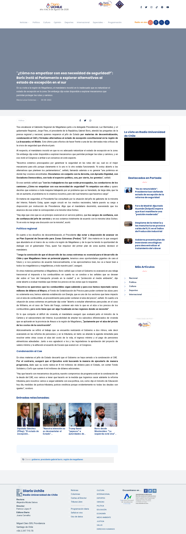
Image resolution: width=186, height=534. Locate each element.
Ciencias (100, 502)
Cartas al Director (79, 498)
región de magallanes (73, 459)
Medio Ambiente (104, 517)
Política (36, 22)
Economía (101, 514)
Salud (100, 525)
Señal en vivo (77, 512)
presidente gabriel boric (51, 459)
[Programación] (155, 22)
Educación (101, 510)
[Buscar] (161, 22)
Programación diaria (80, 509)
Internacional (83, 22)
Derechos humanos (106, 529)
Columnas (75, 494)
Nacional (133, 278)
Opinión (57, 22)
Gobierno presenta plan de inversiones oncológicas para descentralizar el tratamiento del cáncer (150, 244)
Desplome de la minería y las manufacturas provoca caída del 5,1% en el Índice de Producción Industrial (150, 227)
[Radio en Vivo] (150, 22)
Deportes (69, 22)
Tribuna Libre (76, 502)
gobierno (36, 459)
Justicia (100, 521)
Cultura (46, 22)
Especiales (98, 22)
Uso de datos (77, 516)
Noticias (23, 22)
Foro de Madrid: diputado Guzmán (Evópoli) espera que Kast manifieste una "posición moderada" (149, 210)
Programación (115, 22)
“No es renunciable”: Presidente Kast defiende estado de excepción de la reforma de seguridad (149, 193)
